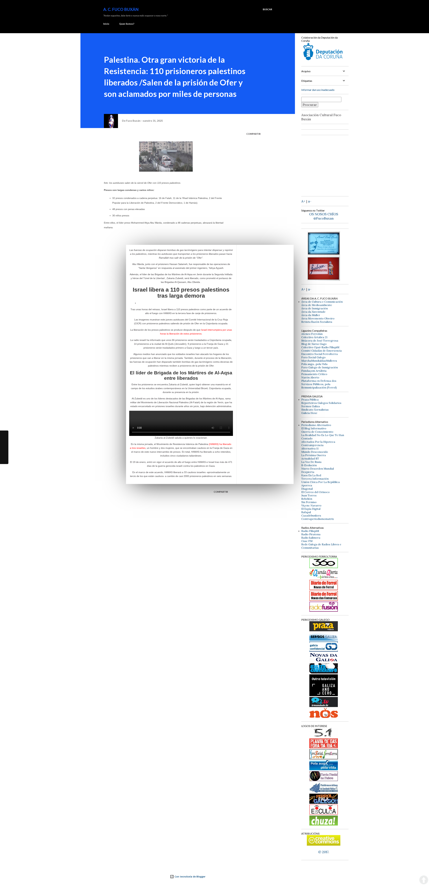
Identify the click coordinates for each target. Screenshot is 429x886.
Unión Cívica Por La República (320, 482)
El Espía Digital (310, 508)
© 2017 (323, 852)
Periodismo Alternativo (316, 425)
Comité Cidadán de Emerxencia (321, 350)
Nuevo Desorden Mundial (317, 468)
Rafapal (306, 512)
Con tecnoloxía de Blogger (189, 876)
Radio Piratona (310, 534)
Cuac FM (307, 541)
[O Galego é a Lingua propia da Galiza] (323, 736)
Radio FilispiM (310, 531)
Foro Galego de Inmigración (319, 367)
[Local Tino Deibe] (323, 254)
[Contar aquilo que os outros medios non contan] (323, 650)
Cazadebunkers (311, 515)
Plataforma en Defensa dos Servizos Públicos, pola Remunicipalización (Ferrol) (319, 384)
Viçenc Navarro (311, 505)
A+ (303, 201)
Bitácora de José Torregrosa (319, 340)
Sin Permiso (309, 502)
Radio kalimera (310, 537)
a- (309, 201)
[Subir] (423, 880)
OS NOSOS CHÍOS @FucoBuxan (323, 216)
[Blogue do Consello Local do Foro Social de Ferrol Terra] (323, 758)
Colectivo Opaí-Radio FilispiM (320, 347)
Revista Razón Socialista (316, 321)
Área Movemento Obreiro (317, 318)
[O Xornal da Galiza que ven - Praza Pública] (323, 630)
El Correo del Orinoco (315, 492)
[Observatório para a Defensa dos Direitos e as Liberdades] (323, 813)
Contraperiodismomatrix (317, 519)
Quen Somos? (126, 23)
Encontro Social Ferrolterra (319, 354)
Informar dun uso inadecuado (317, 89)
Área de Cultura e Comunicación (322, 301)
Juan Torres (309, 495)
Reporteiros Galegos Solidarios (321, 403)
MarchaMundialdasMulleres (319, 360)
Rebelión (306, 498)
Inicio (106, 23)
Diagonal (307, 488)
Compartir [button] (253, 133)
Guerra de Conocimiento (317, 431)
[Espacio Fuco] (323, 279)
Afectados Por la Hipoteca (318, 441)
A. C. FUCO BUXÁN (121, 9)
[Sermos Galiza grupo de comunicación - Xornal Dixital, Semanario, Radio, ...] (323, 639)
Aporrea (306, 485)
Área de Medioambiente (316, 305)
